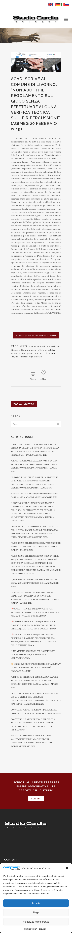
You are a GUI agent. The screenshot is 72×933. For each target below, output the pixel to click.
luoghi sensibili (19, 356)
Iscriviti (36, 798)
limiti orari (39, 353)
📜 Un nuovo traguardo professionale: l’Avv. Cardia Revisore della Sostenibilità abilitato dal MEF (36, 667)
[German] (58, 4)
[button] (67, 868)
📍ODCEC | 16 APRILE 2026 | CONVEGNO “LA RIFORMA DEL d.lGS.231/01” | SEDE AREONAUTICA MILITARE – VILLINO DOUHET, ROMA (35, 612)
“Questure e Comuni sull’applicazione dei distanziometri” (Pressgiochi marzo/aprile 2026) (34, 583)
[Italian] (63, 4)
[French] (54, 4)
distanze (15, 349)
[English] (50, 4)
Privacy (42, 928)
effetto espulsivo (47, 349)
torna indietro (23, 404)
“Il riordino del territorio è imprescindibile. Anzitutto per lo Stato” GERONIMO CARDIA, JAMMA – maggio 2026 (36, 546)
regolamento (35, 356)
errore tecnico (18, 353)
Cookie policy (30, 928)
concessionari (53, 346)
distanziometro (29, 349)
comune (32, 346)
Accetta (36, 903)
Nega (36, 912)
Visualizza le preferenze (36, 921)
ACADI (23, 346)
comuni (41, 346)
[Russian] (67, 4)
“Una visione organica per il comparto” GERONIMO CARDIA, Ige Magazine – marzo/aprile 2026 (33, 654)
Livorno (50, 353)
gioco (30, 353)
